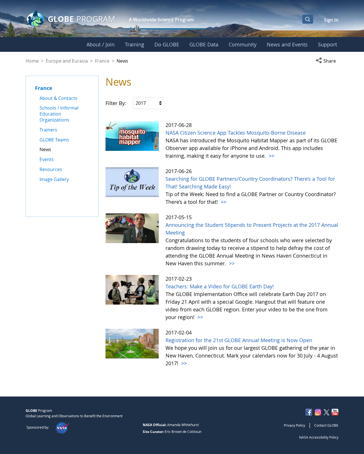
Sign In (331, 20)
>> (270, 155)
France (102, 61)
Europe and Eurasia (67, 61)
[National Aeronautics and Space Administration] (62, 427)
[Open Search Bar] (307, 19)
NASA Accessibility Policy (318, 437)
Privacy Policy (294, 425)
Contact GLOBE (326, 425)
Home (32, 61)
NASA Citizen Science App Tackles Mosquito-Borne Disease (236, 132)
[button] (327, 60)
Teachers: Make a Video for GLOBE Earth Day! (220, 286)
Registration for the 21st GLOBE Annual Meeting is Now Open (239, 340)
